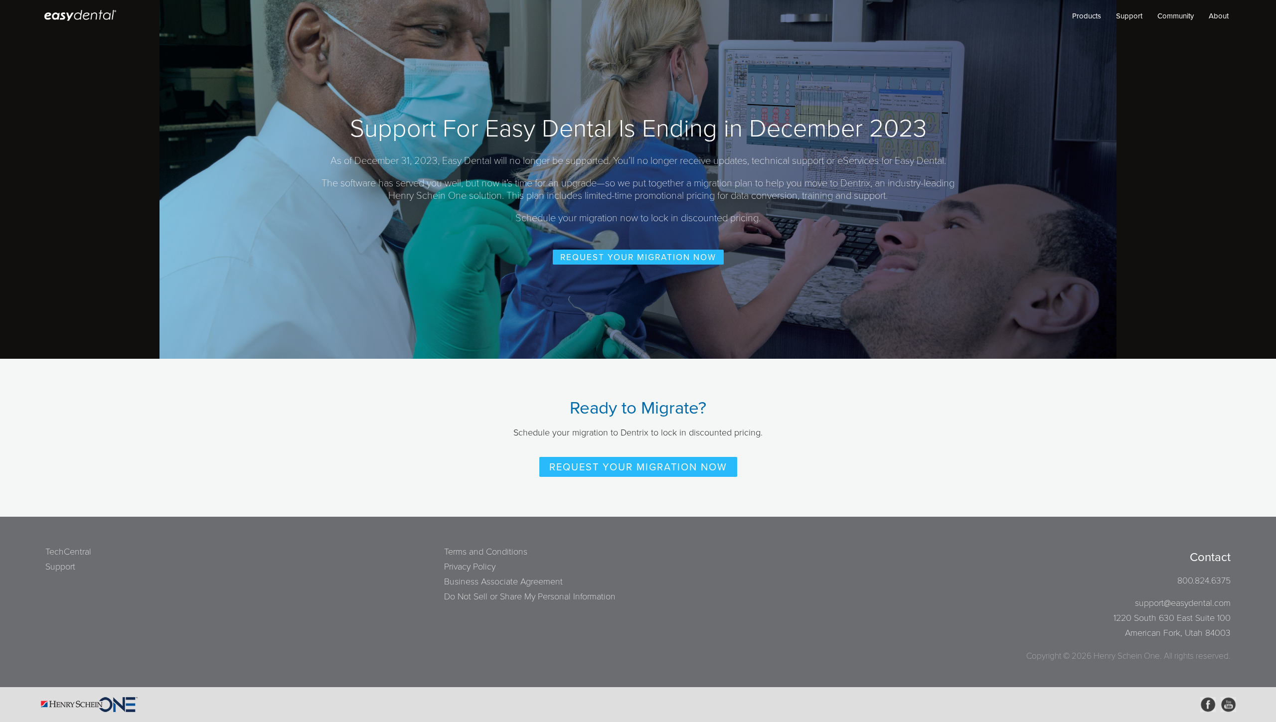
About (1219, 15)
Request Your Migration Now (638, 257)
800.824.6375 (1204, 580)
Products (1086, 15)
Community (1175, 15)
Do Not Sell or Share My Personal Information (530, 596)
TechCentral (68, 551)
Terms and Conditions (485, 551)
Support (1129, 15)
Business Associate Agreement (503, 581)
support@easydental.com (1183, 602)
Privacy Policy (469, 566)
